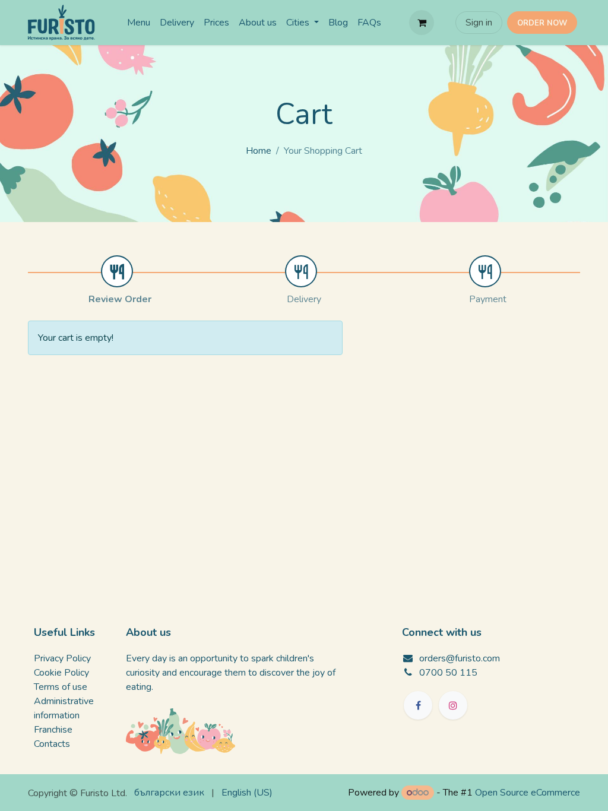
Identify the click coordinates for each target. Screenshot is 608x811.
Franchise (53, 729)
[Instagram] (453, 705)
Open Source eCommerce (527, 792)
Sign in (479, 22)
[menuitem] (138, 22)
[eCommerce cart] (421, 22)
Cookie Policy (61, 672)
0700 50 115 (448, 672)
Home (258, 150)
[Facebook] (418, 705)
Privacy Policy (62, 658)
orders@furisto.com (459, 658)
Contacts (52, 743)
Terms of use (60, 686)
